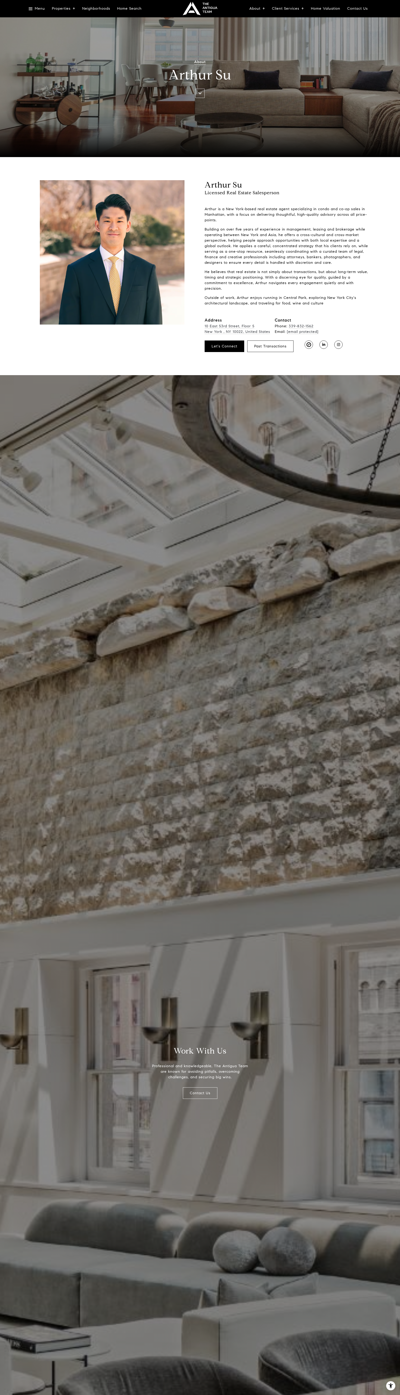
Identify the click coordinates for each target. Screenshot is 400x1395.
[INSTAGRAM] (338, 344)
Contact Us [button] (200, 1093)
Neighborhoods (96, 9)
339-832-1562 (301, 326)
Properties (61, 9)
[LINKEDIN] (323, 344)
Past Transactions (270, 346)
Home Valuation (325, 9)
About (254, 9)
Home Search (129, 9)
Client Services (285, 9)
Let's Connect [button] (224, 346)
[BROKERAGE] (309, 344)
